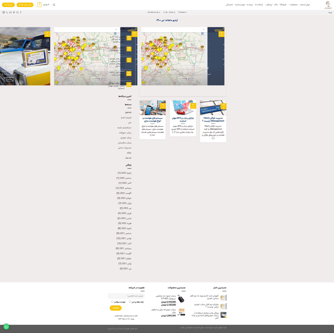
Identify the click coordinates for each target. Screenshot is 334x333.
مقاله (129, 152)
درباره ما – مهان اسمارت (244, 4)
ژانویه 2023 (126, 173)
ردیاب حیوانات (125, 132)
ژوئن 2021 (126, 263)
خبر (129, 122)
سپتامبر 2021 (125, 248)
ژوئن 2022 (126, 203)
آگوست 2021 (125, 253)
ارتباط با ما (259, 4)
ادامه (182, 79)
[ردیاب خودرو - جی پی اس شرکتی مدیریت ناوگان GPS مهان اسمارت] (323, 5)
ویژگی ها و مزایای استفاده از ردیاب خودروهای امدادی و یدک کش (117, 63)
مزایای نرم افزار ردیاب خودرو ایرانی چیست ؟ (96, 65)
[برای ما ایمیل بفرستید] (10, 12)
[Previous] (223, 91)
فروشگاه (283, 4)
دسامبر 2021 (125, 233)
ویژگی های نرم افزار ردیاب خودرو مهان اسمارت (116, 86)
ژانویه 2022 (126, 228)
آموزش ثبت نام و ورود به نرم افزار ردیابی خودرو (182, 68)
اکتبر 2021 (126, 243)
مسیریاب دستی (124, 147)
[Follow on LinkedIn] (4, 12)
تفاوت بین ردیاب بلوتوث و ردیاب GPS (117, 75)
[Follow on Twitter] (14, 12)
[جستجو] (54, 5)
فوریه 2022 (126, 223)
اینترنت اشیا (126, 117)
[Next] (216, 91)
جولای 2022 (126, 198)
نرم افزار (269, 4)
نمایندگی (229, 4)
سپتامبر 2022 (125, 188)
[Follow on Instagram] (17, 12)
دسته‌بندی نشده (124, 127)
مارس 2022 (126, 218)
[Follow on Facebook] (21, 12)
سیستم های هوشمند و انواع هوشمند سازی (152, 119)
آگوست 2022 (125, 193)
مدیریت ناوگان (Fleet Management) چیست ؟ (213, 119)
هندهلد (128, 158)
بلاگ (276, 4)
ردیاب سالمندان (124, 142)
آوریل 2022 (126, 213)
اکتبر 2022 (126, 183)
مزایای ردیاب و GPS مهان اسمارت (183, 119)
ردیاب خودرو (126, 137)
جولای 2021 (126, 258)
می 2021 (127, 268)
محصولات (294, 4)
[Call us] (7, 12)
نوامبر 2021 (126, 238)
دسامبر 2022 (125, 178)
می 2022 (127, 208)
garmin (128, 112)
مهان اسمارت (305, 4)
